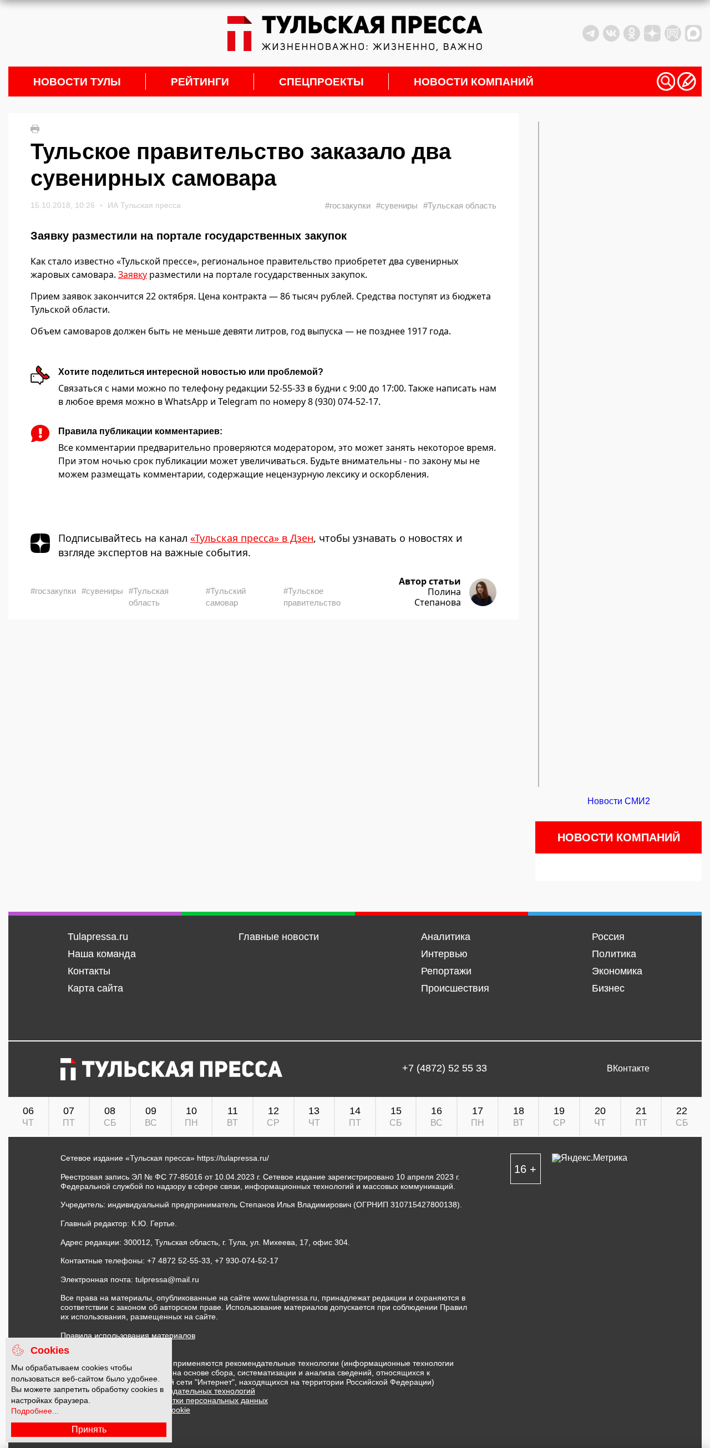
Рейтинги (200, 82)
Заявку (132, 274)
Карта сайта (95, 988)
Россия (608, 936)
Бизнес (608, 988)
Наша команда (102, 953)
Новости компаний (474, 82)
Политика (614, 953)
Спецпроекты (321, 82)
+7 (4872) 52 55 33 (444, 1069)
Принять (89, 1429)
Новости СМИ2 (618, 801)
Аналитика (445, 936)
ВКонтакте (628, 1068)
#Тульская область (459, 205)
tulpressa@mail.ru (167, 1279)
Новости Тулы (77, 82)
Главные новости (279, 936)
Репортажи (446, 971)
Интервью (444, 953)
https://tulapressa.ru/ (233, 1158)
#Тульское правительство (312, 596)
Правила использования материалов (127, 1335)
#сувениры (397, 205)
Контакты (89, 971)
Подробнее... (35, 1410)
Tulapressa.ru (98, 936)
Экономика (617, 971)
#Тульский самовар (226, 596)
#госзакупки (348, 205)
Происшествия (455, 988)
